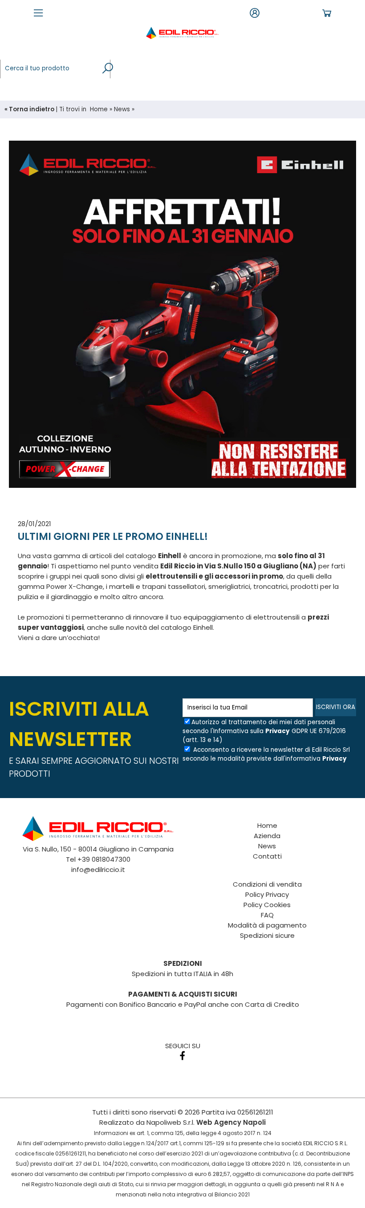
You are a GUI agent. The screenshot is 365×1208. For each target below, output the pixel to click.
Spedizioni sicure (267, 935)
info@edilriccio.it (98, 869)
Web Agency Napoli (231, 1122)
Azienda (267, 835)
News (122, 109)
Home (99, 109)
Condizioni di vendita (267, 884)
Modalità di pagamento (267, 925)
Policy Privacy (267, 894)
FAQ (267, 915)
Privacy (277, 731)
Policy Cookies (267, 904)
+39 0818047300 (103, 859)
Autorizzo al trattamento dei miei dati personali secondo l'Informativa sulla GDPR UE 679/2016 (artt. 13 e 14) (264, 731)
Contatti (267, 856)
